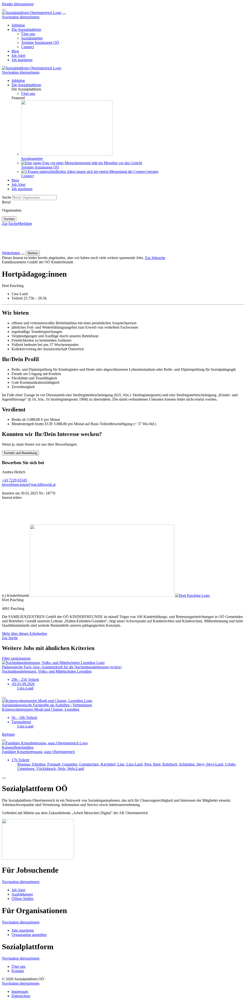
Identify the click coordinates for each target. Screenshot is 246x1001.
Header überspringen (18, 4)
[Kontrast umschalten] (4, 9)
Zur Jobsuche (155, 258)
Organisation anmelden (29, 935)
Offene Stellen (22, 899)
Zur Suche (10, 223)
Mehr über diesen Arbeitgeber (24, 633)
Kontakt (18, 971)
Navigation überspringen (20, 17)
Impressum (20, 991)
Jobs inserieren (23, 930)
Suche (7, 197)
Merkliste (25, 223)
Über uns (18, 966)
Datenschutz (21, 996)
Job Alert (18, 890)
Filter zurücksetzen (16, 658)
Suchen (9, 219)
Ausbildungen (22, 894)
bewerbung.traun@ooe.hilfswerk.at (28, 484)
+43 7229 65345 (14, 480)
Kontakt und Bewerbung (20, 453)
